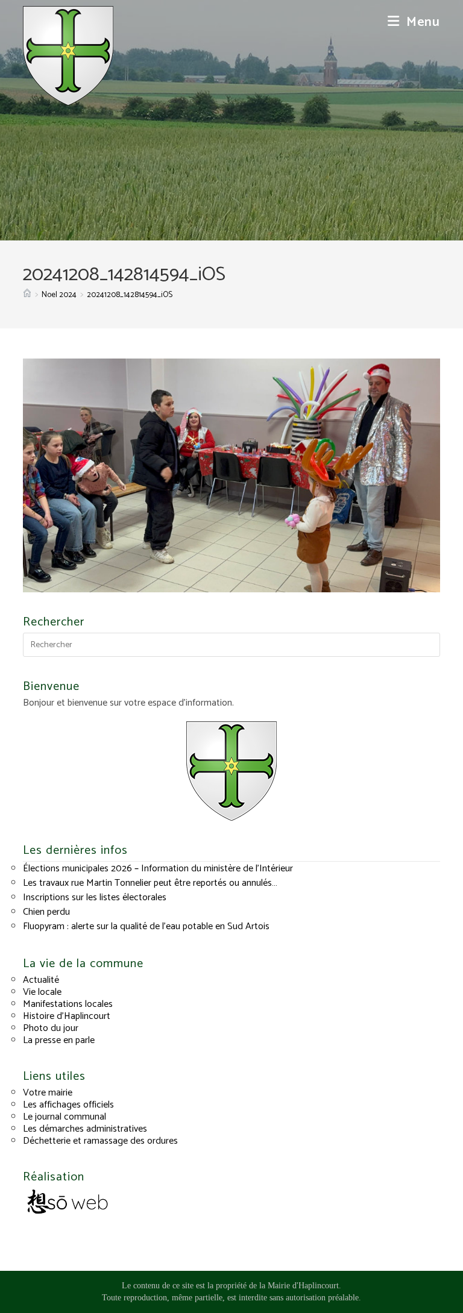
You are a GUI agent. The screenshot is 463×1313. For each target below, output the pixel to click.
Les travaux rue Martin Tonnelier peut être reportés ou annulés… (150, 883)
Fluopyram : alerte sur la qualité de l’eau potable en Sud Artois (146, 926)
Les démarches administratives (85, 1129)
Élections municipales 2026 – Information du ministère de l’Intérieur (158, 868)
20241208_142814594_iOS (129, 295)
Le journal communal (64, 1117)
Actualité (41, 980)
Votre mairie (47, 1093)
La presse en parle (59, 1040)
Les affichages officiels (68, 1105)
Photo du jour (50, 1028)
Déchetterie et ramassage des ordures (100, 1141)
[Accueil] (27, 295)
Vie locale (42, 992)
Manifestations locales (68, 1004)
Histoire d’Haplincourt (66, 1016)
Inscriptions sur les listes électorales (94, 897)
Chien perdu (46, 912)
